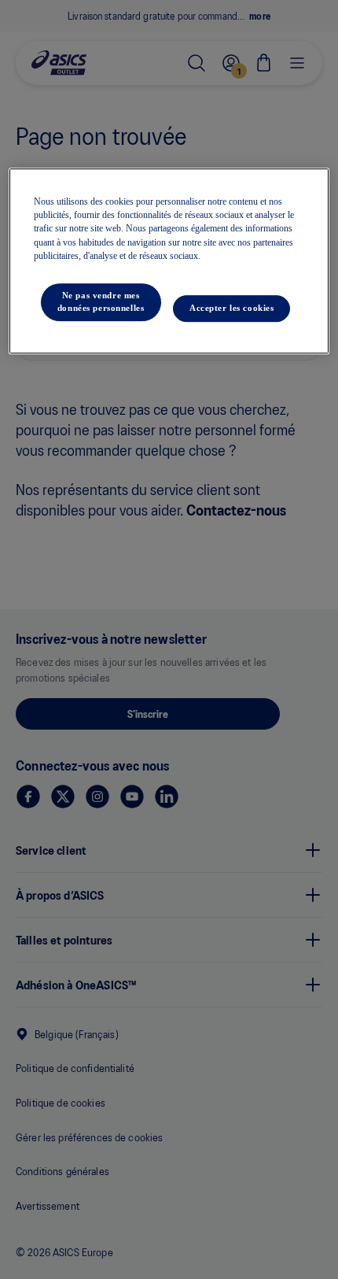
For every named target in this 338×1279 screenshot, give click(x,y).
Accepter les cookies (231, 307)
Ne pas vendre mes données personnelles (100, 301)
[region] (169, 261)
